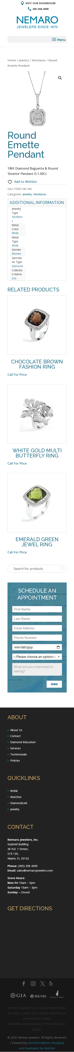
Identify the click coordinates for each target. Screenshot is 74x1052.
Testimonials (18, 754)
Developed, (32, 1048)
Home (11, 60)
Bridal (14, 791)
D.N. (14, 278)
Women (16, 253)
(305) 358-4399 (27, 866)
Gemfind (49, 1048)
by (42, 1048)
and (22, 1048)
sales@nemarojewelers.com (35, 870)
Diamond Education (23, 742)
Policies (15, 760)
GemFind (33, 1043)
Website (46, 1043)
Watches (16, 797)
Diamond (17, 266)
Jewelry (24, 60)
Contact (15, 736)
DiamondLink (18, 803)
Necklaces (39, 60)
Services (15, 748)
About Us (16, 730)
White (15, 233)
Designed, (58, 1043)
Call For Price (17, 374)
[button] (60, 78)
